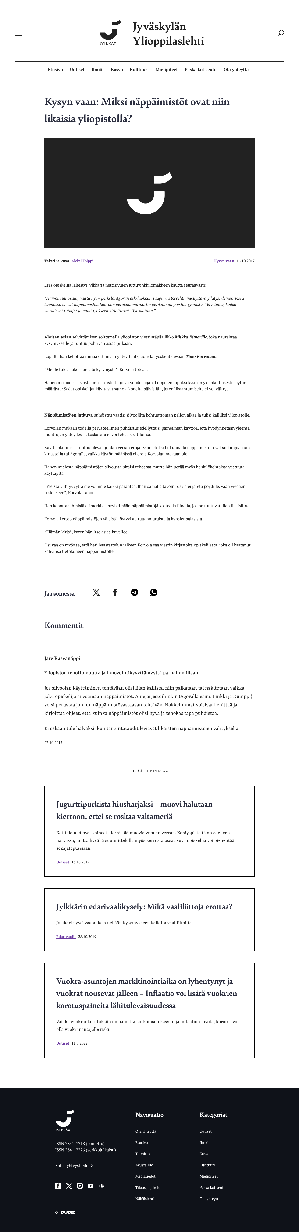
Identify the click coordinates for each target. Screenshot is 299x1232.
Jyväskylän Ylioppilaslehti (168, 33)
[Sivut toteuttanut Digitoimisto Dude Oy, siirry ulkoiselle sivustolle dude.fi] (65, 1213)
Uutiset (77, 69)
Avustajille (144, 1164)
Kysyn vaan (224, 260)
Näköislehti (144, 1198)
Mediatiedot (145, 1176)
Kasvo (117, 69)
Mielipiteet (167, 69)
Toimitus (142, 1153)
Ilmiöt (98, 69)
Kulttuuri (139, 69)
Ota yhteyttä (236, 69)
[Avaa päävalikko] (19, 33)
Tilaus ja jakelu (147, 1187)
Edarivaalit (66, 936)
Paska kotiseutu (201, 69)
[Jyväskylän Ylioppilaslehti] (65, 1129)
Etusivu (55, 69)
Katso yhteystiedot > (74, 1165)
